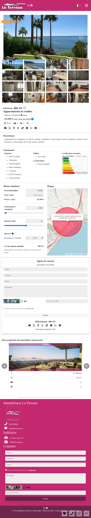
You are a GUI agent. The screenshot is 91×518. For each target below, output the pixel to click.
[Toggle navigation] (86, 5)
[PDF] (10, 128)
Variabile (18, 238)
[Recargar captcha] (22, 301)
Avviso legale (59, 511)
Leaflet (68, 254)
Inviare (45, 315)
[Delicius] (23, 128)
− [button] (50, 194)
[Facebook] (31, 5)
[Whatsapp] (28, 5)
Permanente (10, 238)
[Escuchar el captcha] (25, 301)
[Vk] (27, 128)
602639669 (41, 265)
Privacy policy (37, 511)
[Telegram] (36, 128)
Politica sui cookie (48, 511)
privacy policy (30, 308)
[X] (18, 128)
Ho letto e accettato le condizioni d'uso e (20, 308)
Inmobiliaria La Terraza (24, 511)
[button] (4, 366)
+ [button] (50, 191)
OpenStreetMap (76, 254)
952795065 (50, 265)
